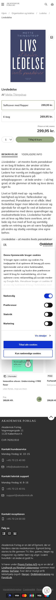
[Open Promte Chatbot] (47, 591)
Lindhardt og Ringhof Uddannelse (20, 567)
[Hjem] (13, 4)
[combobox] (7, 140)
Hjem (4, 13)
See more (22, 373)
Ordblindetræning (40, 574)
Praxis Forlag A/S (27, 564)
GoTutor (14, 570)
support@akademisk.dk (19, 495)
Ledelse (43, 13)
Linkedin (15, 533)
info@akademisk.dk (17, 466)
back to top (51, 417)
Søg (46, 4)
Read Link (52, 37)
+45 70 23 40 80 (15, 460)
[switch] (48, 305)
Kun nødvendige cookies (28, 353)
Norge (25, 574)
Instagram (9, 533)
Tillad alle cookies (28, 344)
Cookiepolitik (29, 589)
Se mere (39, 399)
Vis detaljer (41, 335)
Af (2, 94)
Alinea (5, 570)
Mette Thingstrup (15, 94)
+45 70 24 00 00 (15, 518)
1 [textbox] (6, 139)
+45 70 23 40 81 (15, 488)
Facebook (3, 533)
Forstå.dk (6, 577)
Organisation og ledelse (23, 13)
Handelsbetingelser (12, 589)
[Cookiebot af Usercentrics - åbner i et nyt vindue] (40, 245)
